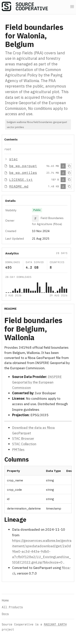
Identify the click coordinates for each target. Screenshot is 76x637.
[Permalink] (40, 338)
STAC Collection (24, 444)
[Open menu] (72, 7)
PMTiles (18, 449)
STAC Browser (23, 438)
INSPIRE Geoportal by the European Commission (37, 382)
